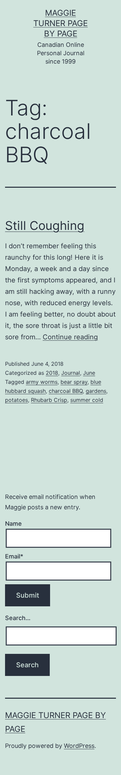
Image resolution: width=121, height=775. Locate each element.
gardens (96, 391)
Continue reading (70, 337)
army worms (41, 381)
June (89, 372)
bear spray (74, 381)
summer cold (86, 400)
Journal (70, 372)
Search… (18, 617)
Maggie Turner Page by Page (60, 23)
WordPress (79, 745)
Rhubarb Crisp (49, 400)
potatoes (16, 400)
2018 (52, 372)
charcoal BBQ (66, 391)
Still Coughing (44, 225)
